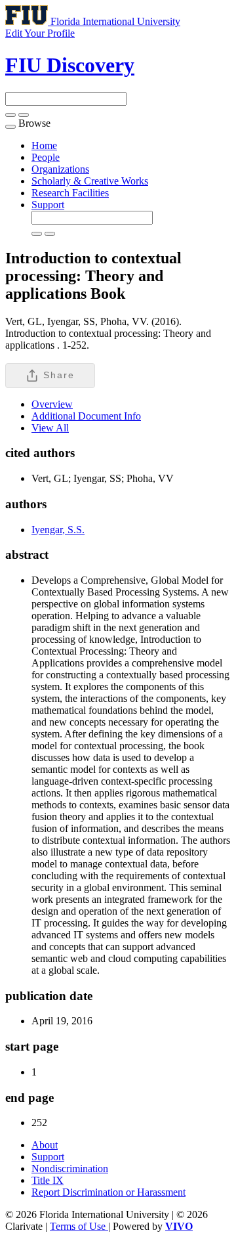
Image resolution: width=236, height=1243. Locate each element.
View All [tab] (50, 427)
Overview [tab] (52, 404)
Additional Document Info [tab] (86, 416)
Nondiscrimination (69, 1168)
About (44, 1144)
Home (44, 145)
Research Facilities (70, 192)
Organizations (60, 169)
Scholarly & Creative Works (89, 180)
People (45, 157)
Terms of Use (79, 1226)
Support (47, 204)
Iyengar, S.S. (58, 529)
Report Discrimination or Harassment (108, 1192)
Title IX (47, 1180)
